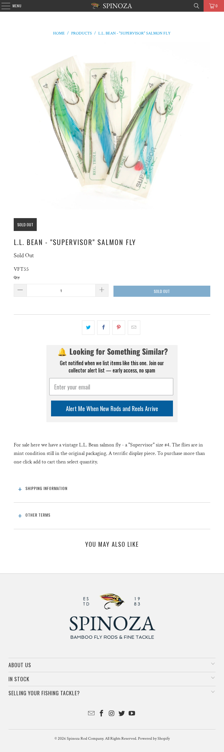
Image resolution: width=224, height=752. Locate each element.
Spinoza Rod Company (85, 738)
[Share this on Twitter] (88, 327)
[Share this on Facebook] (103, 327)
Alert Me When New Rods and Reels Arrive (112, 408)
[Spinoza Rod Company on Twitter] (122, 714)
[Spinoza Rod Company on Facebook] (101, 714)
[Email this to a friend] (134, 327)
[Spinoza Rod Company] (112, 6)
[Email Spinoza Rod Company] (91, 714)
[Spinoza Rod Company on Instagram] (111, 714)
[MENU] (3, 6)
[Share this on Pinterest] (118, 327)
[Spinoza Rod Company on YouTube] (132, 714)
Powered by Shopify (154, 738)
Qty (17, 277)
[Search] (196, 6)
